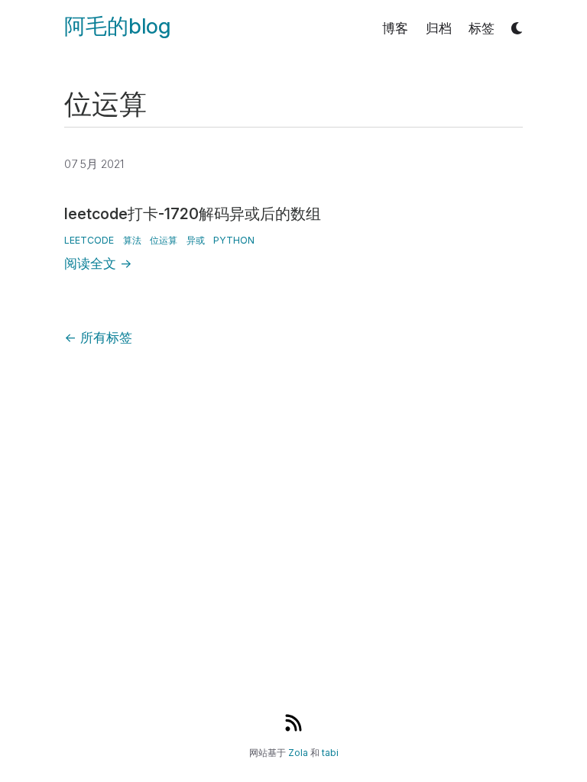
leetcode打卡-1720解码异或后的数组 (192, 214)
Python (234, 240)
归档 (439, 28)
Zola (298, 752)
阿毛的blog (117, 26)
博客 (395, 28)
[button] (517, 28)
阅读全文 (98, 263)
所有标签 (98, 337)
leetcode (89, 240)
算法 (132, 240)
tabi (330, 752)
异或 (195, 240)
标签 (482, 28)
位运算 (163, 240)
